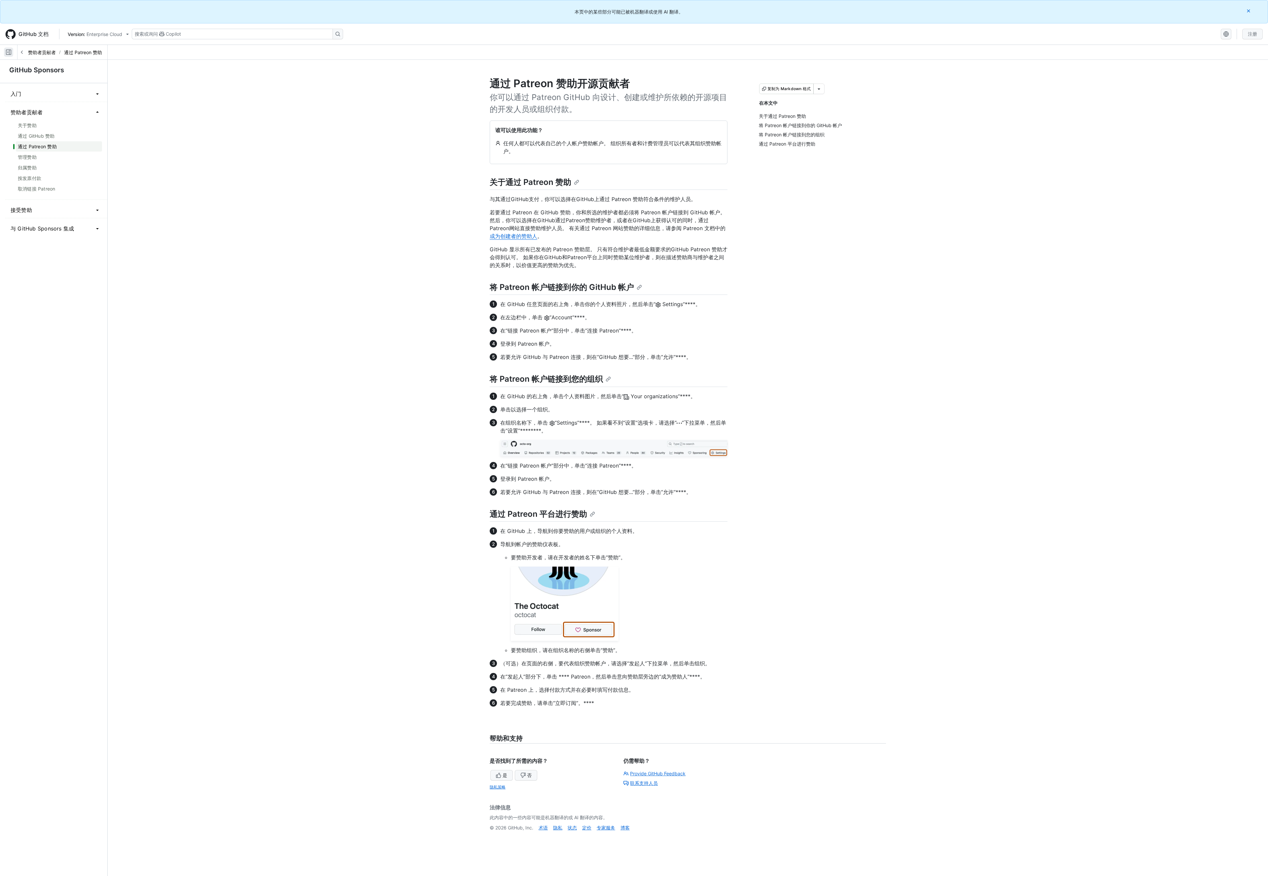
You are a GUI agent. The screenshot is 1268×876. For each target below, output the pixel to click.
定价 (586, 827)
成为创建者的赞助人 (513, 236)
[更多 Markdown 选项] (819, 89)
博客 (625, 827)
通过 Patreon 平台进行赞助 (538, 514)
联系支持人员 (644, 783)
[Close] (1249, 11)
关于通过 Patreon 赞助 (530, 182)
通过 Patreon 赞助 (83, 52)
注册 (1252, 34)
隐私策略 (498, 787)
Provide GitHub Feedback (658, 773)
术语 (543, 827)
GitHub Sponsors (36, 70)
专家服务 (606, 827)
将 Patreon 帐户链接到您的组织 (546, 379)
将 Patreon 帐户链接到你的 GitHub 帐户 (562, 287)
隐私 (557, 827)
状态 (572, 827)
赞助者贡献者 (42, 52)
